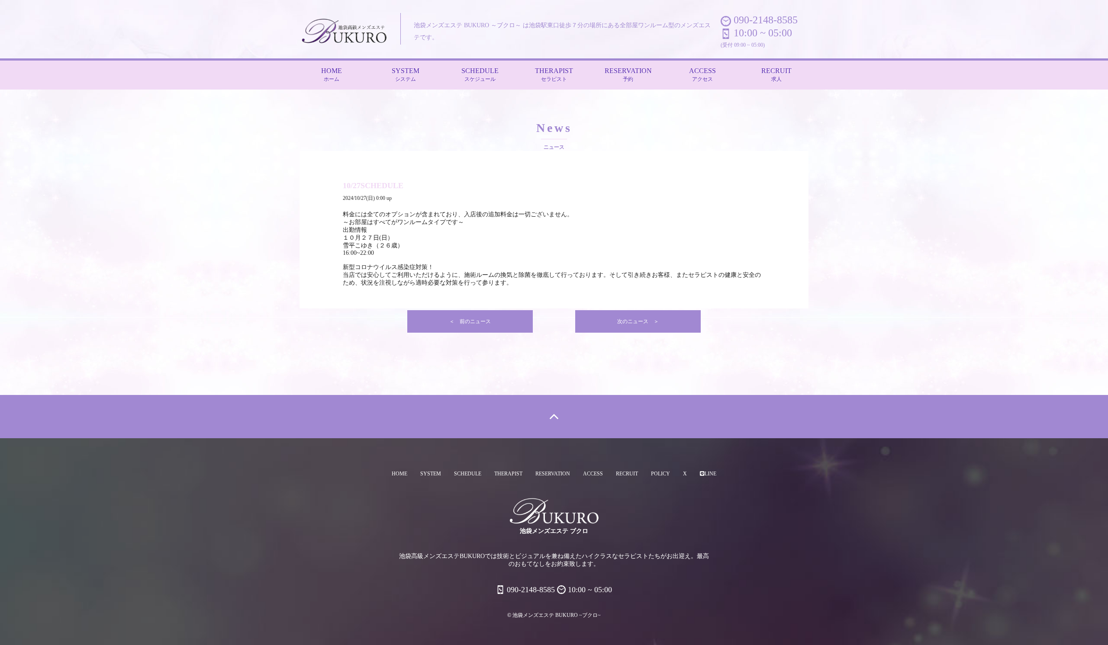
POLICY (660, 474)
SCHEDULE (480, 74)
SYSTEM (405, 74)
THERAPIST (554, 74)
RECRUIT (776, 74)
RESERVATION (628, 74)
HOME (331, 74)
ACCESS (702, 74)
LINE (710, 474)
